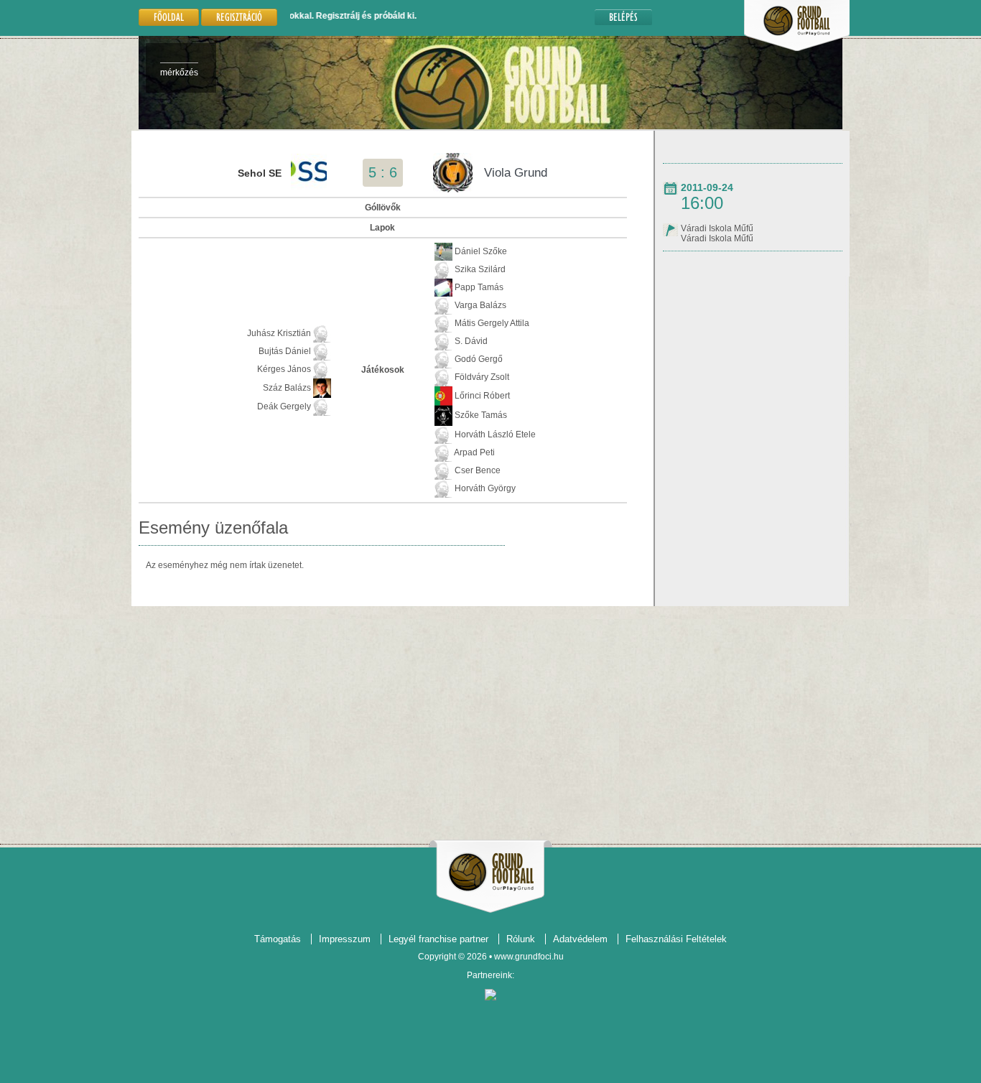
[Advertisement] (490, 719)
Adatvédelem (580, 939)
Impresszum (345, 939)
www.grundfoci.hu (529, 957)
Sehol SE (260, 173)
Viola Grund (515, 173)
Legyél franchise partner (438, 939)
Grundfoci (490, 872)
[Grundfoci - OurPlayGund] (797, 48)
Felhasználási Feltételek (676, 939)
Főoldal (169, 17)
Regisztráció (239, 17)
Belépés (623, 17)
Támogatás (277, 939)
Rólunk (520, 939)
